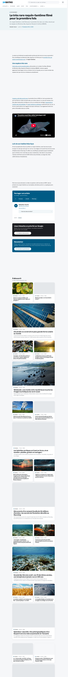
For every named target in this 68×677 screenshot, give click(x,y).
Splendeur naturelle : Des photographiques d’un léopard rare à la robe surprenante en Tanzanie (32, 633)
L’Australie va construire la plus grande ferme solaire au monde (33, 333)
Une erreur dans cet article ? (27, 211)
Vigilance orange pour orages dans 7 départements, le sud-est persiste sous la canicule (44, 476)
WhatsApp (34, 198)
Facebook (21, 198)
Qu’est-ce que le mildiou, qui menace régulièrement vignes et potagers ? (21, 299)
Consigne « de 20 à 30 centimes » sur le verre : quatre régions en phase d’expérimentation (21, 357)
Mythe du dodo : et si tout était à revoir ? (43, 298)
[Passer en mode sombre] (62, 2)
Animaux (19, 217)
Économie (12, 6)
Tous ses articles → (22, 208)
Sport (22, 6)
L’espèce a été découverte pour (20, 98)
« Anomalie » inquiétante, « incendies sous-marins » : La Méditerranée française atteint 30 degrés (22, 541)
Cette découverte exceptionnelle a (21, 66)
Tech (27, 6)
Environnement (14, 12)
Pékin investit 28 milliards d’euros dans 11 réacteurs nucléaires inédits (22, 417)
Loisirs (41, 6)
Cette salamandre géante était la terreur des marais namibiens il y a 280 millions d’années (44, 418)
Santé (18, 6)
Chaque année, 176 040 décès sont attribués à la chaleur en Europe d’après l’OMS (44, 660)
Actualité (5, 6)
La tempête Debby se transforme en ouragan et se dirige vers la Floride (44, 599)
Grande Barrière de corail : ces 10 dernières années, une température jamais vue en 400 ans (33, 576)
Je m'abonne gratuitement (23, 249)
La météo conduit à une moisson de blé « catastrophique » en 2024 (22, 599)
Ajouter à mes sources (23, 233)
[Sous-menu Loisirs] (44, 6)
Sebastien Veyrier (13, 26)
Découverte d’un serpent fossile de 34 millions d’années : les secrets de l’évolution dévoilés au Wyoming (31, 513)
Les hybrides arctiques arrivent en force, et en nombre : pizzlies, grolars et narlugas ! (31, 451)
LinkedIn (27, 198)
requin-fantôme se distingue (34, 104)
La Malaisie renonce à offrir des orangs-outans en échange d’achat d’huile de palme (44, 357)
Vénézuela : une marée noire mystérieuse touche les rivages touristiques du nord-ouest (33, 391)
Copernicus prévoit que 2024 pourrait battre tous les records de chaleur (44, 541)
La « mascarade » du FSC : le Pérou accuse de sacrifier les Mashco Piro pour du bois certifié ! (22, 660)
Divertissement (33, 6)
